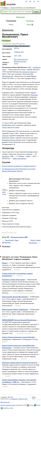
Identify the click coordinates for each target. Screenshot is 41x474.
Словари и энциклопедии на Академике (18, 8)
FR (38, 1)
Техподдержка (13, 398)
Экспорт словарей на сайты (8, 405)
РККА (4, 74)
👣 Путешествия (5, 402)
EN (26, 1)
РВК (31, 74)
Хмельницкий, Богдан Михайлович (15, 297)
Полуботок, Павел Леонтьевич (13, 279)
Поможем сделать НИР (19, 237)
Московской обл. (7, 76)
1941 (15, 55)
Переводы (30, 21)
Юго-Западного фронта (27, 72)
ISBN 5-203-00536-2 (19, 158)
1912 (29, 67)
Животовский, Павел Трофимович (15, 309)
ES (34, 1)
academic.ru (8, 3)
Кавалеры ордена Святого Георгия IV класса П (19, 362)
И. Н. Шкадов (27, 154)
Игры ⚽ (30, 24)
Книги (11, 24)
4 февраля (17, 52)
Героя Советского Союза (10, 127)
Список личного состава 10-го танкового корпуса (19, 166)
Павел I (5, 263)
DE (30, 1)
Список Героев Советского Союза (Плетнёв (18, 337)
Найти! (36, 12)
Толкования (11, 21)
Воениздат (5, 156)
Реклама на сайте (23, 398)
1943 (22, 52)
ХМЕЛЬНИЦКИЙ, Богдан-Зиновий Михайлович (19, 320)
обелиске (5, 135)
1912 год (16, 48)
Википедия (20, 17)
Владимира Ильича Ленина (11, 140)
